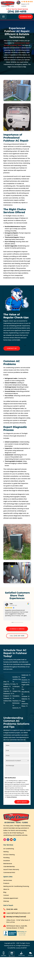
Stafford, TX (26, 682)
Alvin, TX (6, 682)
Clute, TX (6, 689)
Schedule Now (25, 17)
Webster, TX (26, 699)
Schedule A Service (17, 629)
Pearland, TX (16, 701)
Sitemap (6, 901)
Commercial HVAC (9, 872)
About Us (6, 889)
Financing (21, 955)
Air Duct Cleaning (9, 854)
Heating (5, 852)
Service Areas (7, 880)
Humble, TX (16, 677)
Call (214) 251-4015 (17, 636)
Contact (6, 895)
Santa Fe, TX (16, 708)
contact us (12, 348)
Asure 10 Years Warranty (11, 869)
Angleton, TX (7, 684)
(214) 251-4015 (17, 11)
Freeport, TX (7, 696)
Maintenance (7, 863)
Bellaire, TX (7, 686)
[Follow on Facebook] (8, 839)
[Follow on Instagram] (4, 839)
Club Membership (9, 866)
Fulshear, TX (7, 698)
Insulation (6, 860)
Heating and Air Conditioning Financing (16, 886)
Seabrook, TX (26, 675)
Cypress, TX (7, 691)
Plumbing (6, 857)
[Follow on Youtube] (11, 839)
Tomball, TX (25, 696)
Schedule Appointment (10, 898)
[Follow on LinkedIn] (14, 839)
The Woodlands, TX (26, 691)
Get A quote (22, 802)
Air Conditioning (8, 849)
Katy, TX (15, 684)
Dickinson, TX (7, 694)
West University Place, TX (25, 703)
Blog (4, 892)
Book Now (11, 955)
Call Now (3, 955)
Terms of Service (12, 797)
